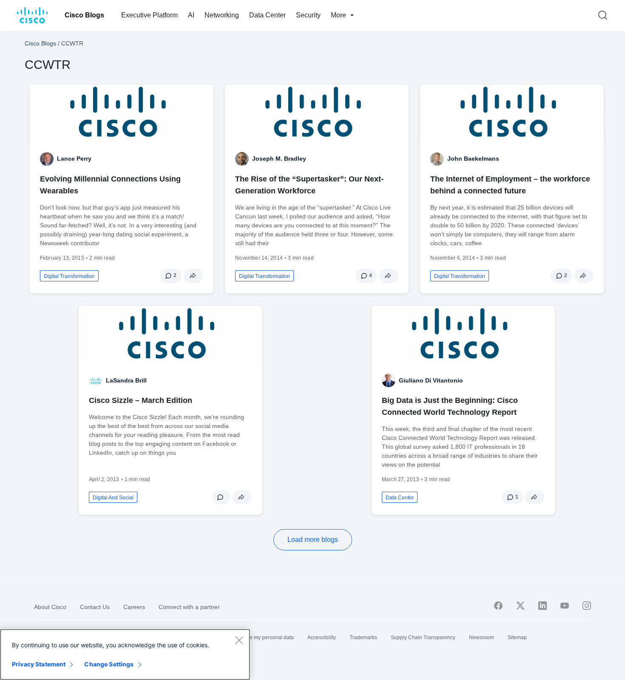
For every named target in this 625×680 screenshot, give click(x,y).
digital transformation (69, 276)
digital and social (113, 497)
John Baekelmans (473, 158)
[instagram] (586, 605)
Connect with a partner (189, 607)
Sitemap (517, 637)
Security (308, 15)
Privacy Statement (38, 664)
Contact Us (95, 607)
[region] (125, 654)
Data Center (267, 15)
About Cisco (50, 607)
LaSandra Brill (126, 380)
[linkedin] (542, 605)
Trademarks (363, 637)
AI (191, 15)
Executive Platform (149, 15)
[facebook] (498, 605)
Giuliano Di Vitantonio (431, 380)
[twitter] (520, 605)
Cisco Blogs (84, 15)
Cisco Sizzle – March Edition (140, 400)
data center (400, 497)
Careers (134, 607)
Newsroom (481, 637)
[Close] (239, 640)
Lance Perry (74, 158)
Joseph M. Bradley (279, 158)
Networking (222, 15)
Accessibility (321, 637)
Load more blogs (312, 539)
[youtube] (564, 605)
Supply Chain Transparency (423, 637)
